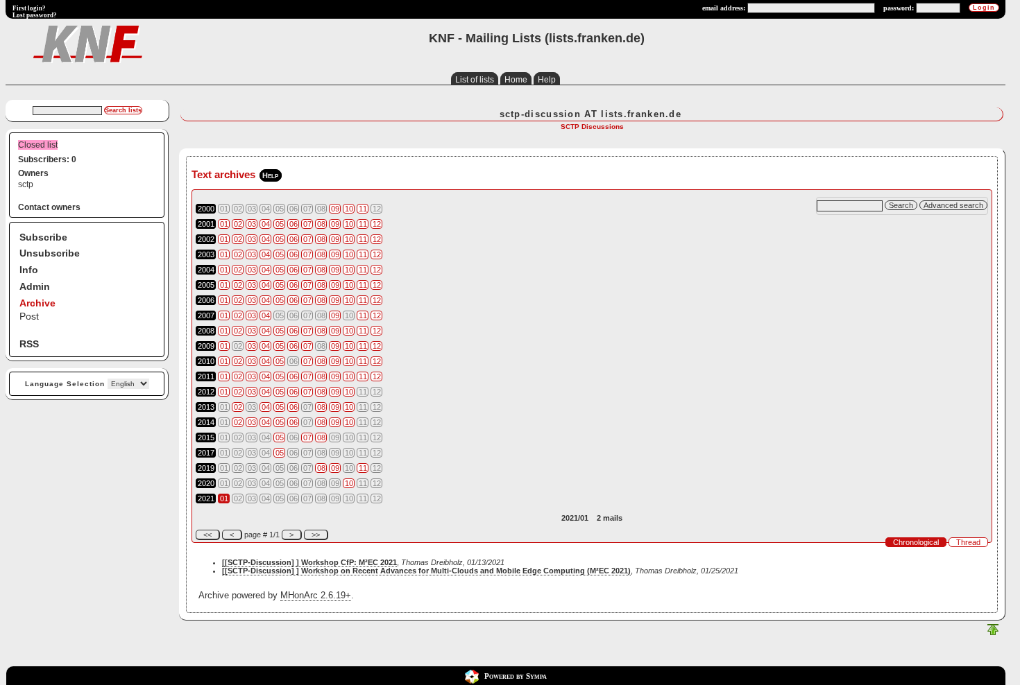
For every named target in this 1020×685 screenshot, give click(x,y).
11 (363, 209)
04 (266, 224)
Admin (34, 286)
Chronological (916, 542)
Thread (968, 542)
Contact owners (49, 207)
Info (28, 269)
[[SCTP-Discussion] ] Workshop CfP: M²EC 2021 (309, 562)
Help (547, 80)
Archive (37, 303)
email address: (723, 8)
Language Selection (65, 384)
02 (238, 224)
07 (307, 224)
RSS (29, 343)
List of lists (474, 80)
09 (335, 209)
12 (377, 224)
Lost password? (34, 15)
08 (321, 224)
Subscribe (43, 237)
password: (898, 8)
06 (293, 224)
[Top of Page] (992, 632)
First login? (29, 8)
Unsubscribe (49, 253)
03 (252, 224)
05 (279, 224)
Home (515, 80)
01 (224, 224)
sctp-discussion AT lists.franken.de (591, 114)
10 (349, 209)
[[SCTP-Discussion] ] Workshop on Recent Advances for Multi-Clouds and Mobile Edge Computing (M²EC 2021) (426, 570)
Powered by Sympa (515, 676)
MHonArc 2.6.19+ (315, 595)
